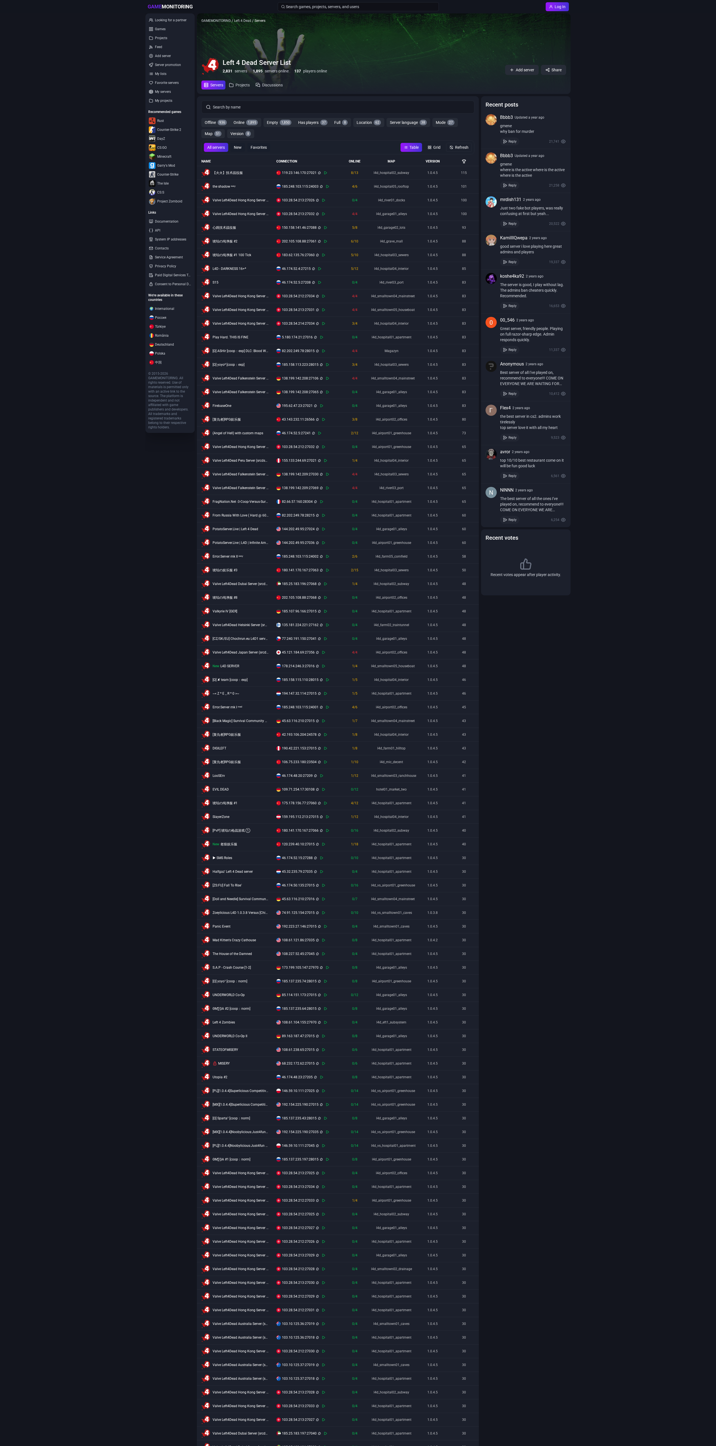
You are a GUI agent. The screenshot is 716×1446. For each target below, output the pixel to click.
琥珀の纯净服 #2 (225, 241)
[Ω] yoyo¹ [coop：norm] (230, 981)
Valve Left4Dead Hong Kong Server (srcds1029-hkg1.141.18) (240, 214)
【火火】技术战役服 (228, 173)
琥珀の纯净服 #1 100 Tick (232, 255)
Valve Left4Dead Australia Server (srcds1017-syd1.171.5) (240, 1365)
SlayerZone (221, 817)
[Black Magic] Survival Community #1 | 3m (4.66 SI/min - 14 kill (240, 721)
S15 (215, 282)
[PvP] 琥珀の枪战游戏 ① (231, 830)
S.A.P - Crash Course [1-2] (232, 967)
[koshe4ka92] (491, 278)
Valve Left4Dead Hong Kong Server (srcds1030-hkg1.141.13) (240, 1228)
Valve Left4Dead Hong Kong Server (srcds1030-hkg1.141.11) (240, 1214)
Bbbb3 (506, 117)
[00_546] (491, 322)
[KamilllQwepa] (491, 240)
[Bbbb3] (491, 119)
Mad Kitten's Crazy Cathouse (234, 940)
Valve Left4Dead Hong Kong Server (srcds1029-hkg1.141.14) (240, 1392)
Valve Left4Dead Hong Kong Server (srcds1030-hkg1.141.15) (240, 1296)
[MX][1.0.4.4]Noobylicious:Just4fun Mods (240, 1132)
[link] (526, 130)
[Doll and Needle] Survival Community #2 (240, 899)
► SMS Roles (222, 858)
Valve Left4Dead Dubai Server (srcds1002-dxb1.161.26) (240, 1433)
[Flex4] (491, 410)
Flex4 (505, 408)
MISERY (224, 1063)
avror (505, 451)
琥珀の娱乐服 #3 (225, 570)
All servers (216, 147)
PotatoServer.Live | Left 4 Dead (235, 529)
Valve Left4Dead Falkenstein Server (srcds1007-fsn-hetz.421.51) (240, 392)
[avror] (491, 454)
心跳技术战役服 (224, 228)
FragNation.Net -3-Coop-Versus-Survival (240, 502)
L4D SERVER (229, 666)
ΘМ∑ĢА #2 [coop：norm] (231, 1009)
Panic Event (221, 926)
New (238, 147)
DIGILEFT (219, 748)
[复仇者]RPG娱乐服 (227, 419)
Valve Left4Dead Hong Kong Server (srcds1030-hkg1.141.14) (240, 1269)
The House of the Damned (232, 954)
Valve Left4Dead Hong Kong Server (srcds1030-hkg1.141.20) (240, 296)
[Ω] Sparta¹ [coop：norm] (231, 1118)
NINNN (507, 490)
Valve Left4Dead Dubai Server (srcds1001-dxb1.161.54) (240, 584)
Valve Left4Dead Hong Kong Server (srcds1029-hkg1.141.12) (240, 200)
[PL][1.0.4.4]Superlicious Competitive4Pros (240, 1091)
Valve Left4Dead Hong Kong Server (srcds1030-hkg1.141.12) (240, 1242)
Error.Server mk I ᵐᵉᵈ (227, 707)
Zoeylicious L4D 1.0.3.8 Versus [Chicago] (240, 913)
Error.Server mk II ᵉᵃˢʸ (228, 556)
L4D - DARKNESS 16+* (229, 269)
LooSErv (219, 776)
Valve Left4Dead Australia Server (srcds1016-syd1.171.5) (240, 1324)
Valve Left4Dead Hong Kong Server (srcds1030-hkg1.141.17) (240, 1310)
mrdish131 (510, 199)
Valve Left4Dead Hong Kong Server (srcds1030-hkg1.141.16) (240, 1351)
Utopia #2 (220, 1077)
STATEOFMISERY (225, 1050)
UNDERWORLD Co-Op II (230, 1036)
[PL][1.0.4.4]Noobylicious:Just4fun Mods (240, 1146)
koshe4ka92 (512, 276)
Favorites (259, 147)
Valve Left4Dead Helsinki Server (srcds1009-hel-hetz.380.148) (240, 625)
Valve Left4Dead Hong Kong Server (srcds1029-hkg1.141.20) (240, 1187)
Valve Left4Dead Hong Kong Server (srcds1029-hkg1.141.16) (240, 1283)
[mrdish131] (491, 201)
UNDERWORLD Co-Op (229, 995)
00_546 (507, 320)
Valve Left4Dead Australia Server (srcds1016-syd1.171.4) (240, 1337)
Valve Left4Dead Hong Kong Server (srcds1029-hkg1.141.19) (240, 1406)
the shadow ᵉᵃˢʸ (224, 186)
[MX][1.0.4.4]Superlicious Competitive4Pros (240, 1105)
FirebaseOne (222, 406)
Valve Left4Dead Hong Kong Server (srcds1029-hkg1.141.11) (240, 1173)
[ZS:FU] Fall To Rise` (227, 885)
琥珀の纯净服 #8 (225, 598)
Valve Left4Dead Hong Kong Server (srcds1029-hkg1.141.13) (240, 1420)
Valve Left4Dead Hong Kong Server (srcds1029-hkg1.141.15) (240, 1255)
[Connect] (325, 172)
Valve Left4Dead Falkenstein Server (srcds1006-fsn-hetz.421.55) (240, 488)
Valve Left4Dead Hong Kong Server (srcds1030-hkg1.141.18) (240, 447)
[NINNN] (491, 492)
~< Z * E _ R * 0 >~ (226, 693)
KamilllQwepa (513, 237)
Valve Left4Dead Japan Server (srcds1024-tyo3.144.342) (240, 652)
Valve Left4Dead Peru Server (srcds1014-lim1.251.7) (240, 461)
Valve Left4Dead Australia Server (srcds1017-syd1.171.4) (240, 1379)
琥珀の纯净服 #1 (225, 803)
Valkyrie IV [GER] (225, 611)
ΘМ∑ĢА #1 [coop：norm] (231, 1159)
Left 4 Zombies (224, 1022)
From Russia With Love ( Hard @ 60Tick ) (240, 515)
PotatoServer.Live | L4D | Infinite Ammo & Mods (240, 543)
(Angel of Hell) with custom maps (238, 433)
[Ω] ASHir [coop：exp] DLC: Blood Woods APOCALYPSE (240, 351)
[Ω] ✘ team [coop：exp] (230, 680)
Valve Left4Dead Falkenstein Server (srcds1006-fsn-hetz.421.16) (240, 474)
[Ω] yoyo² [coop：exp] (228, 365)
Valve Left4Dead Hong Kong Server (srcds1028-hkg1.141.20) (240, 323)
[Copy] (319, 172)
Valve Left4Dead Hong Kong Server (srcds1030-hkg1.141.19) (240, 1200)
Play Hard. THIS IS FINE (230, 337)
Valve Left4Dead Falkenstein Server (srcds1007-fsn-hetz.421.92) (240, 378)
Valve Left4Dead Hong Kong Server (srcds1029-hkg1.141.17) (240, 310)
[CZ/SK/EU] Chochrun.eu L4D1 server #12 (240, 639)
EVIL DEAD (221, 789)
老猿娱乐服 (228, 844)
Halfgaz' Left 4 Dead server (233, 872)
